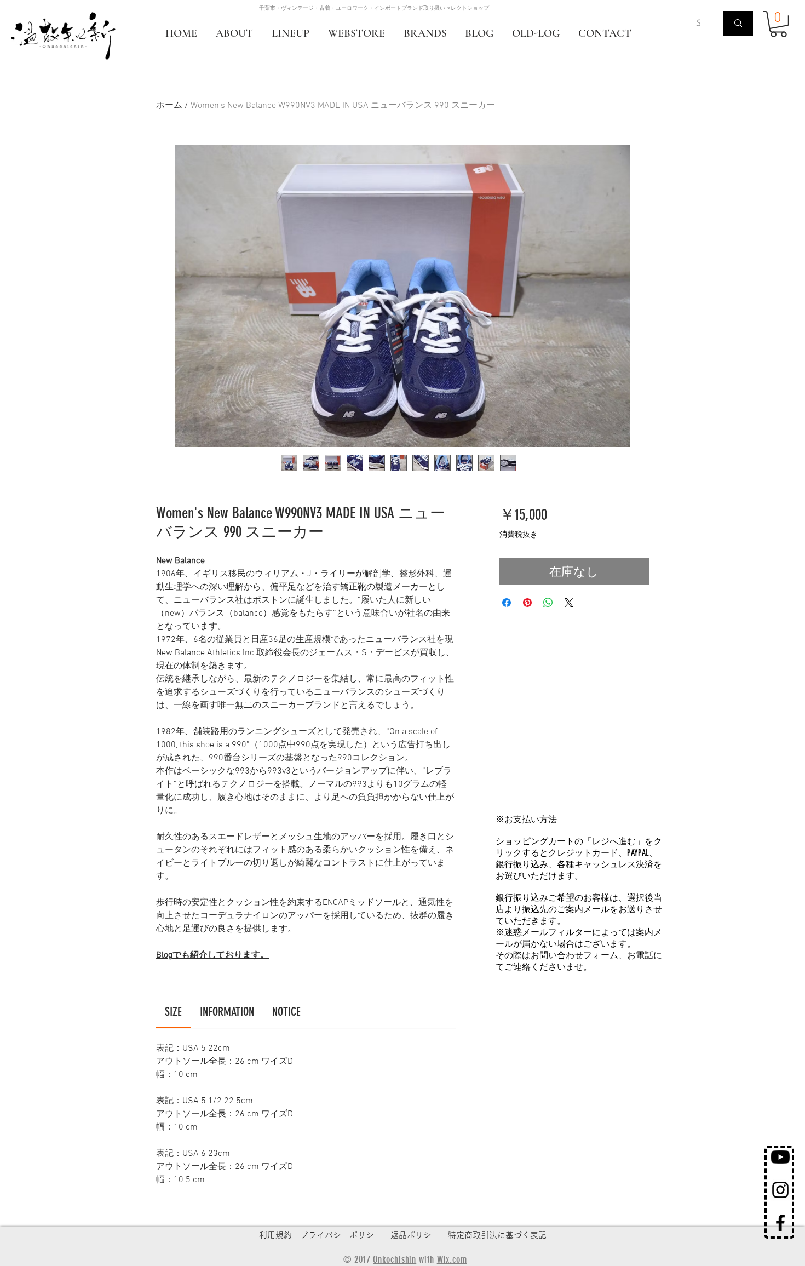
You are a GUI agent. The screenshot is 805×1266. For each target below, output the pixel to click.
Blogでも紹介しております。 (212, 955)
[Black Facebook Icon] (780, 1223)
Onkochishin (394, 1259)
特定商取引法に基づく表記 (497, 1235)
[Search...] (738, 23)
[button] (778, 24)
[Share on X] (569, 602)
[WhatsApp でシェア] (548, 602)
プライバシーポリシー (341, 1235)
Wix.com (452, 1259)
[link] (173, 1011)
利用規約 (275, 1235)
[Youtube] (780, 1157)
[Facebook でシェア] (506, 602)
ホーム (169, 105)
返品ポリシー (415, 1235)
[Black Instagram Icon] (780, 1190)
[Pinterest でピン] (527, 602)
